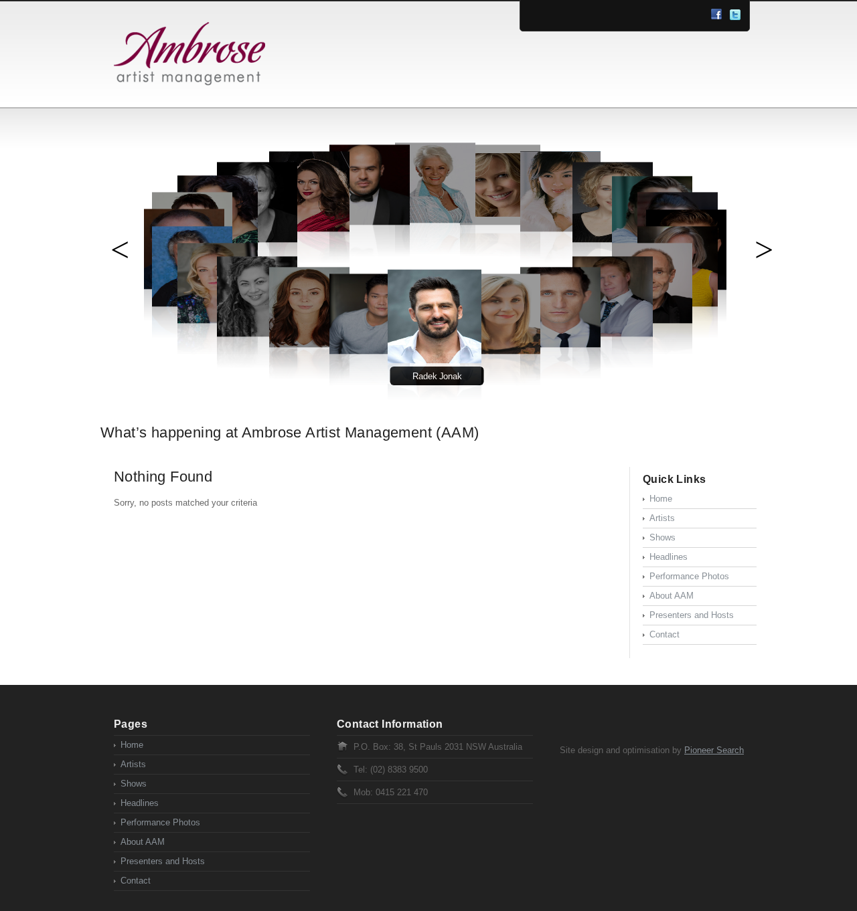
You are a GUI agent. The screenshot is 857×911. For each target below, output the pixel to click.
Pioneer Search (714, 750)
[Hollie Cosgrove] (309, 345)
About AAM (671, 596)
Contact (664, 634)
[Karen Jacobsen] (500, 223)
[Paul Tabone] (369, 223)
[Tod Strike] (560, 345)
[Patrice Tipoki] (309, 230)
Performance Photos (689, 576)
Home (660, 499)
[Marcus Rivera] (369, 352)
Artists (662, 518)
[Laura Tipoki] (257, 335)
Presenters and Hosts (691, 615)
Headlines (668, 557)
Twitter (735, 14)
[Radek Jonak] (434, 361)
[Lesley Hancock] (500, 352)
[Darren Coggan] (612, 335)
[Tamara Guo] (560, 230)
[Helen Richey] (435, 221)
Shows (662, 537)
